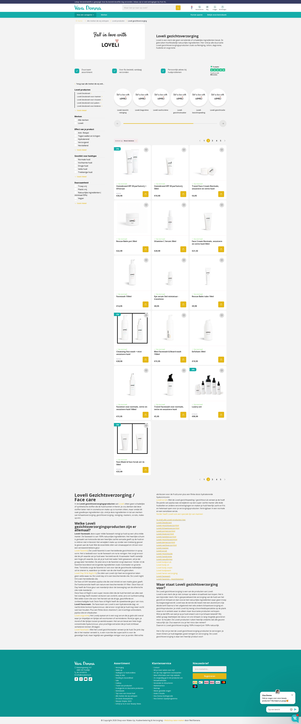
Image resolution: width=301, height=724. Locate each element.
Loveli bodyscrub (163, 562)
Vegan (81, 198)
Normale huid (84, 159)
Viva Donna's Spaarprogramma (165, 698)
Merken (104, 15)
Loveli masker (162, 548)
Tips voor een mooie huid (125, 693)
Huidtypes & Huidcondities (126, 673)
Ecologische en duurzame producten (129, 688)
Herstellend (83, 145)
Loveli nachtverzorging (166, 545)
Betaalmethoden (160, 680)
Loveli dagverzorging (165, 542)
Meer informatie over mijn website (167, 675)
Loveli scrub (161, 500)
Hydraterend (83, 139)
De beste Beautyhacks (124, 698)
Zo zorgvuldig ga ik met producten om (168, 678)
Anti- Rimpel (83, 133)
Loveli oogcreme (82, 615)
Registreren (209, 676)
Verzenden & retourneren (163, 683)
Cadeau (118, 683)
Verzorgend (83, 142)
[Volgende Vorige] (224, 140)
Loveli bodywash (163, 570)
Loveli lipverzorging (165, 534)
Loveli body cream (164, 567)
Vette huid (82, 169)
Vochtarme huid (85, 162)
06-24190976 (82, 672)
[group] (123, 102)
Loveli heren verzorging (167, 573)
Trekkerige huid (85, 172)
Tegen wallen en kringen (89, 136)
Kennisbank (120, 691)
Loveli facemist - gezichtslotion (170, 579)
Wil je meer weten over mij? (164, 670)
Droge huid (83, 166)
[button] (117, 123)
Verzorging (120, 667)
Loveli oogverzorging (165, 531)
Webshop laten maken (174, 720)
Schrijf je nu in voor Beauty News (128, 704)
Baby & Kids (120, 675)
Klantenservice (159, 685)
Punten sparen (197, 15)
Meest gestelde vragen (162, 691)
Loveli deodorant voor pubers (88, 103)
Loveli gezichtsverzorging (167, 525)
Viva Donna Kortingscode (163, 696)
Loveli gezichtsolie (164, 553)
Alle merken (83, 120)
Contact (157, 667)
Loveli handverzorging (166, 536)
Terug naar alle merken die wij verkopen (90, 84)
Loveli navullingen (164, 559)
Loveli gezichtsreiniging (166, 539)
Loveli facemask (82, 629)
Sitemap (157, 688)
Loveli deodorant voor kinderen (89, 106)
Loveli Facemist (81, 550)
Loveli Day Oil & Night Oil (86, 573)
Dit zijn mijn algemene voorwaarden (167, 673)
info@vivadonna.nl (84, 675)
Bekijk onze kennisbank (216, 15)
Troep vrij (82, 186)
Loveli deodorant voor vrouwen (89, 100)
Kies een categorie (84, 15)
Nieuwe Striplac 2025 (124, 701)
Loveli (80, 123)
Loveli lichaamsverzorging (167, 528)
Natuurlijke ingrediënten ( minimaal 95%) (88, 193)
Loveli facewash (163, 576)
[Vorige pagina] (200, 140)
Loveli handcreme (164, 556)
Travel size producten (124, 685)
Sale (117, 680)
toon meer (82, 110)
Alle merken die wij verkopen (126, 696)
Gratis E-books (159, 693)
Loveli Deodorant (83, 93)
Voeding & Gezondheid (124, 678)
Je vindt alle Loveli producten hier (171, 519)
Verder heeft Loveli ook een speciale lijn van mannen (179, 514)
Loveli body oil (162, 565)
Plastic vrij (82, 189)
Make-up (119, 670)
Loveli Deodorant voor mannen (89, 96)
